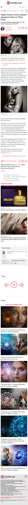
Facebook (17, 164)
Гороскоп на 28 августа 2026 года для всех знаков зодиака (13, 331)
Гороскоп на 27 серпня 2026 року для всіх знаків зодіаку (13, 385)
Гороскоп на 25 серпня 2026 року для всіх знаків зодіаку (13, 469)
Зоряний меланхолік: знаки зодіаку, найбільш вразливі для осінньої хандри (12, 441)
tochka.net (8, 152)
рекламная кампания (19, 176)
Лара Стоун (17, 175)
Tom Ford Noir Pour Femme (12, 180)
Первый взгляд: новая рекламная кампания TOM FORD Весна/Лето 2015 (13, 239)
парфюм (7, 176)
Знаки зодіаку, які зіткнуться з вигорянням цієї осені (12, 358)
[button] (22, 7)
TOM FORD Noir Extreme (11, 178)
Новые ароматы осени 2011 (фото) (14, 210)
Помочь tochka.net (13, 11)
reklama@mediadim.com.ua (22, 489)
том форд (8, 175)
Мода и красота (5, 35)
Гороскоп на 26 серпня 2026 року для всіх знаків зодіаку (13, 413)
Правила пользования (5, 497)
